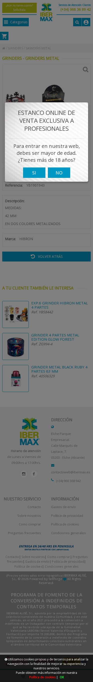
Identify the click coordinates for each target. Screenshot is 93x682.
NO (59, 173)
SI (34, 173)
